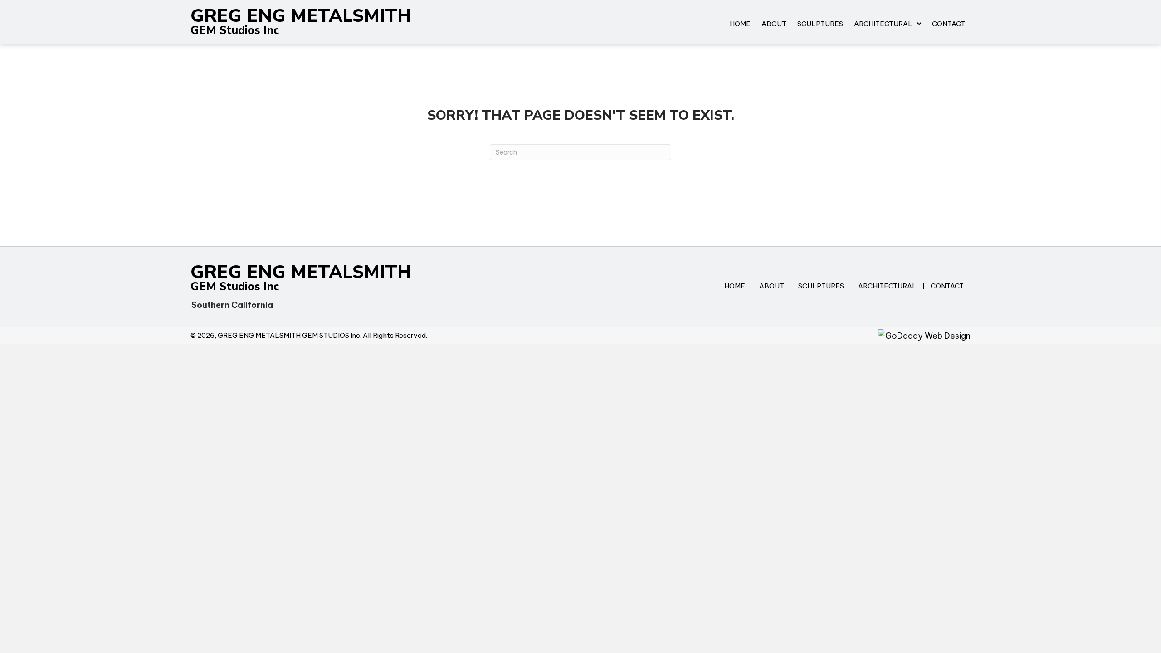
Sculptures (821, 286)
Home (734, 286)
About (771, 286)
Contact (947, 286)
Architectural (887, 286)
